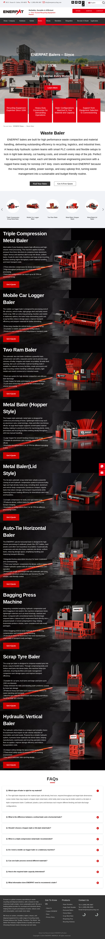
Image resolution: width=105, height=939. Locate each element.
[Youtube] (79, 2)
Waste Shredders (67, 904)
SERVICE (89, 11)
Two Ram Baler (53, 217)
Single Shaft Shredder (69, 907)
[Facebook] (72, 2)
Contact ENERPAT (51, 911)
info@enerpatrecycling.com (91, 909)
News (47, 914)
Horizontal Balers (68, 910)
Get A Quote (11, 284)
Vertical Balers (67, 913)
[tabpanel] (52, 69)
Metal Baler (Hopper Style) (72, 218)
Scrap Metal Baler (68, 916)
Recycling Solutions (69, 922)
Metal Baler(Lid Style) (92, 218)
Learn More (53, 88)
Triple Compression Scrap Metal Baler (13, 218)
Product (64, 933)
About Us (49, 908)
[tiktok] (83, 5)
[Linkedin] (76, 2)
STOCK (78, 11)
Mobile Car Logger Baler (33, 218)
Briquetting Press (68, 919)
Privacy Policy (50, 917)
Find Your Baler (40, 184)
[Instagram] (83, 2)
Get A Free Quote (65, 184)
